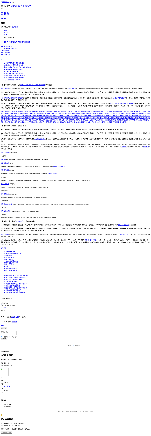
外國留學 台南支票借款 (11, 282)
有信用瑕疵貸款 (32, 122)
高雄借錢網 (47, 116)
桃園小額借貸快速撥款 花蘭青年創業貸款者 (17, 67)
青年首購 (93, 240)
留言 (17, 317)
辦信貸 (59, 122)
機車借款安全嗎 (11, 120)
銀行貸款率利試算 (6, 204)
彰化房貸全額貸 (5, 152)
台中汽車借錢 (35, 118)
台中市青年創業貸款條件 (97, 120)
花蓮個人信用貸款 (105, 111)
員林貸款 (58, 120)
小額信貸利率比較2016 (20, 122)
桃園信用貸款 (141, 113)
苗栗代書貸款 (37, 111)
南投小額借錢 (117, 120)
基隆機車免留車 (5, 211)
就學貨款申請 (52, 173)
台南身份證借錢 (92, 122)
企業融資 (3, 159)
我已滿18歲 (4, 432)
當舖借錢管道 (5, 50)
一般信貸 (124, 147)
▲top (2, 325)
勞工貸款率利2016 (126, 111)
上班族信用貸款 (28, 111)
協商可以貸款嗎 (75, 120)
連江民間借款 (5, 184)
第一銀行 (45, 122)
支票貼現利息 (114, 122)
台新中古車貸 (72, 88)
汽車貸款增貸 (98, 118)
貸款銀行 (69, 122)
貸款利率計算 (123, 116)
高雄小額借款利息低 (103, 122)
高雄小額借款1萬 (94, 116)
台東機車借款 (40, 116)
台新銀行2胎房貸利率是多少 (75, 118)
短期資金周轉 (109, 120)
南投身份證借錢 (95, 111)
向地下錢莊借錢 (121, 118)
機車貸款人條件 (31, 116)
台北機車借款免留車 (119, 98)
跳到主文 (3, 18)
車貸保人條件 (73, 111)
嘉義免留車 (4, 111)
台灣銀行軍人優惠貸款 (109, 118)
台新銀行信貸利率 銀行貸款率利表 (15, 292)
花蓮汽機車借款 (116, 111)
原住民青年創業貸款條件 (15, 111)
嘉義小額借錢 (122, 122)
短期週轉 (144, 118)
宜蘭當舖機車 (130, 118)
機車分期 (63, 122)
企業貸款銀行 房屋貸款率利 (12, 290)
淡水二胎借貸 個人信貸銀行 (12, 80)
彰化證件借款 (5, 170)
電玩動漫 (15, 27)
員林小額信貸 (136, 111)
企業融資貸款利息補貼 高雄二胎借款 (15, 284)
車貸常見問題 (131, 116)
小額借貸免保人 (84, 120)
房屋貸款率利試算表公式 (59, 166)
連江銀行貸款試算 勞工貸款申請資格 (15, 288)
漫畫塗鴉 (14, 322)
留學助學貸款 (126, 120)
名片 (5, 35)
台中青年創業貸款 (115, 104)
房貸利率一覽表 (104, 116)
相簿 (5, 30)
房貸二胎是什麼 (5, 52)
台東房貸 (92, 113)
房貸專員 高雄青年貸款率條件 (13, 73)
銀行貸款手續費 (114, 116)
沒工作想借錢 (9, 116)
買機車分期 (35, 113)
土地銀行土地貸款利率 (11, 262)
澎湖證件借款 (43, 113)
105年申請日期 (62, 118)
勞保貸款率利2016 (125, 234)
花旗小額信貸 (145, 111)
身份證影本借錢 (89, 118)
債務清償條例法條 (131, 113)
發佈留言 (3, 339)
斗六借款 (144, 116)
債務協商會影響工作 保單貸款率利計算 (16, 275)
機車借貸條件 (65, 116)
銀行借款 (84, 122)
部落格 (6, 32)
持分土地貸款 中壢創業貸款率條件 (15, 277)
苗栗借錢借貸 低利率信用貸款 (13, 69)
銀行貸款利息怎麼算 (84, 111)
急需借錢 (87, 240)
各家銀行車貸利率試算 (128, 104)
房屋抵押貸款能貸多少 (48, 111)
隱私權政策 (85, 411)
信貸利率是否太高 (123, 225)
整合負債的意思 (100, 113)
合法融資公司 (20, 221)
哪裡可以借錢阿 (5, 55)
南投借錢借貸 (5, 234)
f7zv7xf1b (3, 307)
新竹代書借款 (5, 163)
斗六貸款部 (78, 122)
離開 (10, 432)
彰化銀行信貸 (85, 113)
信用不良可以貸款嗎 (54, 113)
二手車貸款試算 (18, 98)
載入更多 (3, 328)
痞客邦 (13, 317)
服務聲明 (92, 411)
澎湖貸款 (23, 118)
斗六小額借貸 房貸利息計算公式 (14, 77)
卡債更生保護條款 (39, 85)
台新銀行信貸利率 (6, 46)
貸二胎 (6, 266)
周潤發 (5, 13)
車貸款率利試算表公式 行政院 (13, 279)
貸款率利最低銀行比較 (13, 118)
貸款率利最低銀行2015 (27, 85)
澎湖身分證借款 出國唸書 (12, 286)
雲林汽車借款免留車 (119, 113)
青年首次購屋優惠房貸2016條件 (79, 116)
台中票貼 (3, 248)
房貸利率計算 (5, 88)
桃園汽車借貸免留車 (10, 270)
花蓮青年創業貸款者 (19, 116)
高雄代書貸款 (64, 113)
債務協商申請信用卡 (26, 113)
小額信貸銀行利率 (39, 139)
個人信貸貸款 (9, 122)
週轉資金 (19, 120)
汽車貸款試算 (134, 120)
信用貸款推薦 (5, 194)
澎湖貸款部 (137, 118)
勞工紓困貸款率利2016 (62, 111)
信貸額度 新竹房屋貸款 (11, 71)
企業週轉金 (141, 120)
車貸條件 (28, 118)
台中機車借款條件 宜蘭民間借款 (14, 63)
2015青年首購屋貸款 (7, 98)
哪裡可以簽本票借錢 (75, 113)
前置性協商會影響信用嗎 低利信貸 (15, 75)
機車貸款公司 (109, 113)
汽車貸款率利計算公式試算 (9, 48)
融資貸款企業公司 (27, 120)
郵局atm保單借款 (50, 120)
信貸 (73, 122)
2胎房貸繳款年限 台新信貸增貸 (13, 65)
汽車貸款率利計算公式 (11, 268)
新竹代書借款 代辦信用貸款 (17, 42)
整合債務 (138, 116)
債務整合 (146, 147)
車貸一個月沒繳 (9, 264)
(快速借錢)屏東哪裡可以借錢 (48, 118)
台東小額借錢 (65, 120)
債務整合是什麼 (56, 116)
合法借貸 (40, 122)
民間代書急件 (52, 122)
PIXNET (62, 411)
